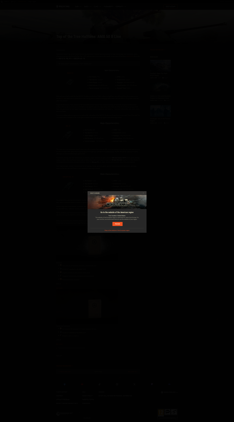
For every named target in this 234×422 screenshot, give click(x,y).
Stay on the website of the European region (117, 230)
